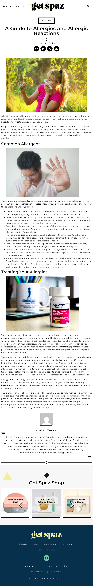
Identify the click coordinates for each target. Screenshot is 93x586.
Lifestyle (46, 20)
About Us (29, 566)
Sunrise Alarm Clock (15, 500)
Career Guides (50, 544)
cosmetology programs (69, 347)
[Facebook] (46, 558)
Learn (18, 6)
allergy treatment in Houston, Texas (30, 204)
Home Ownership (46, 550)
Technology (68, 544)
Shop (65, 566)
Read (5, 6)
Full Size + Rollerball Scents (46, 500)
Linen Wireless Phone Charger (77, 500)
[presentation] (20, 505)
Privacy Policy (54, 572)
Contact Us (36, 572)
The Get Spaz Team (48, 566)
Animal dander (29, 258)
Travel (35, 544)
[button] (36, 48)
